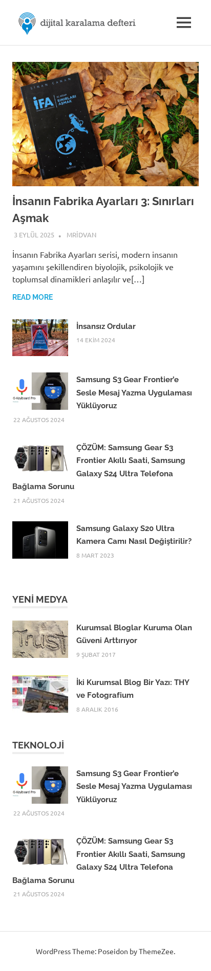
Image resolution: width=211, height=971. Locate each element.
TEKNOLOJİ (38, 745)
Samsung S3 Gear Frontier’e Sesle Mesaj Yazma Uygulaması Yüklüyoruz (134, 392)
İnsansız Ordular (106, 326)
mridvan (81, 234)
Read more (32, 297)
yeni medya (40, 599)
